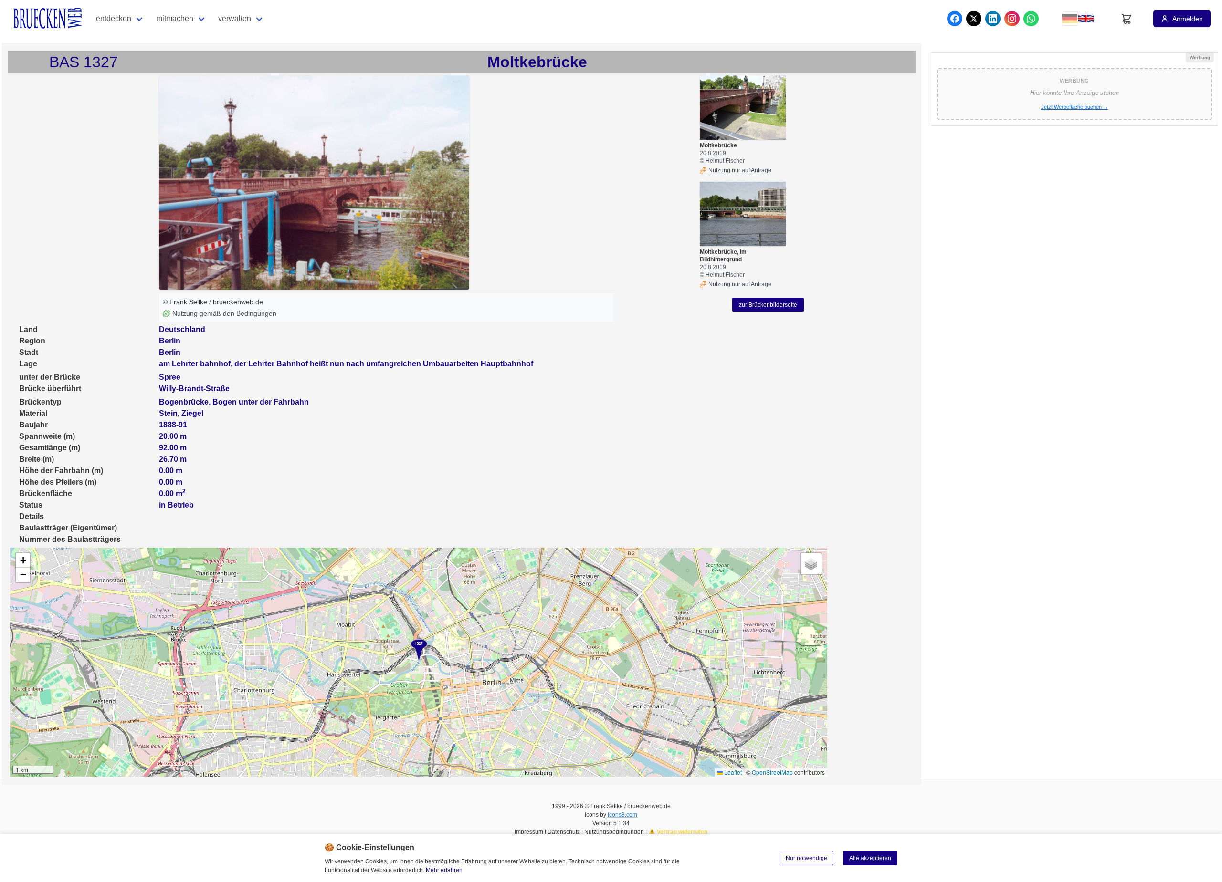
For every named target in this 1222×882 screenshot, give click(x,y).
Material (33, 413)
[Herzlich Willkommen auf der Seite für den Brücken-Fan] (48, 18)
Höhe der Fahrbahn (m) (61, 471)
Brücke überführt (50, 388)
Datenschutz (564, 832)
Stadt (28, 352)
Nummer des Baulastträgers (70, 539)
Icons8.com (622, 814)
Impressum (529, 832)
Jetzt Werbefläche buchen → (1074, 107)
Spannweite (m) (47, 436)
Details (31, 516)
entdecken (113, 18)
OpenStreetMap (772, 772)
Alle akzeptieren (870, 858)
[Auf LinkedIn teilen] (993, 18)
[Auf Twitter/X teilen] (973, 18)
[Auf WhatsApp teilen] (1031, 18)
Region (32, 341)
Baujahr (33, 425)
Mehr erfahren (444, 870)
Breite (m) (36, 459)
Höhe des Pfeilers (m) (57, 482)
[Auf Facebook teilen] (954, 18)
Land (28, 329)
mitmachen (174, 18)
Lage (28, 364)
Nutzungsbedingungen (614, 832)
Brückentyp (40, 402)
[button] (419, 650)
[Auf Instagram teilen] (1012, 18)
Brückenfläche (45, 493)
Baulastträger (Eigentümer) (68, 528)
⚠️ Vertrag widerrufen (677, 832)
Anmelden (1187, 18)
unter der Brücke (49, 377)
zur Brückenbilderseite (768, 304)
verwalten (234, 18)
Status (30, 505)
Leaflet (732, 772)
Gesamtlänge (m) (49, 448)
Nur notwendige (806, 858)
